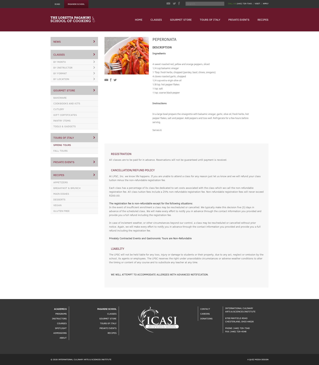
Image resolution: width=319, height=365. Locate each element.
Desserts (59, 199)
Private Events (238, 19)
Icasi (57, 4)
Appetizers (60, 182)
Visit (257, 3)
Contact (205, 308)
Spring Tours (62, 145)
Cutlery (58, 109)
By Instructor (62, 67)
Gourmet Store (181, 19)
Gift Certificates (65, 115)
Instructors (59, 318)
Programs (61, 313)
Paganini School (76, 4)
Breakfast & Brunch (66, 188)
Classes (156, 19)
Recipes (263, 19)
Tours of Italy (210, 19)
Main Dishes (61, 193)
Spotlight (61, 328)
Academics (60, 308)
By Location (61, 79)
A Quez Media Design (257, 359)
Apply (265, 3)
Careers (205, 313)
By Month (59, 62)
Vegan (57, 205)
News (57, 41)
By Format (60, 73)
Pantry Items (62, 120)
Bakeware (60, 97)
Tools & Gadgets (64, 126)
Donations (206, 318)
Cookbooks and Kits (66, 103)
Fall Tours (60, 150)
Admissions (60, 332)
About (63, 337)
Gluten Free (61, 211)
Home (138, 19)
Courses (62, 323)
